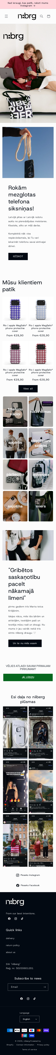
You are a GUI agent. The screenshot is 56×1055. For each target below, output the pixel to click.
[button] (6, 16)
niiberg (27, 1041)
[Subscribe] (44, 987)
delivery (10, 938)
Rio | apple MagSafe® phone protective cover (15, 328)
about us (10, 952)
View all (28, 388)
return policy (13, 945)
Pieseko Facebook (30, 885)
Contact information (25, 1045)
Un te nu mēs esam (25, 643)
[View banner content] (28, 73)
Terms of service (29, 1049)
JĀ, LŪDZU (28, 677)
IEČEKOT (18, 256)
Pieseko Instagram (30, 875)
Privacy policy (43, 1045)
